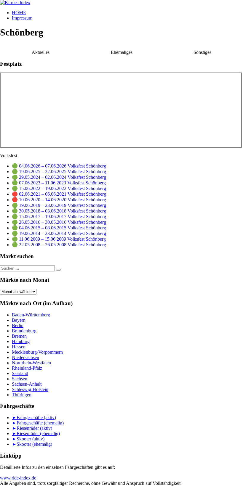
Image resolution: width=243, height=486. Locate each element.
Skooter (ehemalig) (34, 444)
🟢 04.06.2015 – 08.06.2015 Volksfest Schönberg (59, 227)
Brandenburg (24, 330)
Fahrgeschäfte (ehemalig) (40, 422)
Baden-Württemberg (31, 314)
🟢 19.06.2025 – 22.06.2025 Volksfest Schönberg (59, 171)
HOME (19, 12)
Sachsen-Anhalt (26, 384)
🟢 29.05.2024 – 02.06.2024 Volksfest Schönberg (59, 177)
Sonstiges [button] (202, 52)
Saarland (20, 373)
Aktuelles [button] (40, 52)
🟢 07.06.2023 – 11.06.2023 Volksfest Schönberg (59, 182)
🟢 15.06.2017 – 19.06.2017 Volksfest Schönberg (59, 216)
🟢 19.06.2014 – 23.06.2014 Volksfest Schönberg (59, 233)
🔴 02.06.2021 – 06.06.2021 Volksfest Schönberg (59, 194)
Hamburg (21, 341)
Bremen (19, 336)
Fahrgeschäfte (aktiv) (36, 417)
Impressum (22, 17)
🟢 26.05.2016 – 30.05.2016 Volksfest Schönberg (59, 222)
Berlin (17, 325)
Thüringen (21, 394)
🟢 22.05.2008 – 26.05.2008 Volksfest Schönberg (59, 244)
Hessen (18, 346)
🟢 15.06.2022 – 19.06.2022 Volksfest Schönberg (59, 188)
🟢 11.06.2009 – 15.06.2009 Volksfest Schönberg (59, 239)
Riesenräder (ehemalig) (38, 433)
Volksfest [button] (8, 155)
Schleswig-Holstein (30, 389)
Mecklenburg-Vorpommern (37, 352)
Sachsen (19, 378)
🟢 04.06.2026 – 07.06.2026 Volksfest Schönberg (59, 165)
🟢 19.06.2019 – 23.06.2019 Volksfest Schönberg (59, 205)
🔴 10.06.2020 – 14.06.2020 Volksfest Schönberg (59, 199)
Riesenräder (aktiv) (34, 428)
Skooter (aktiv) (30, 438)
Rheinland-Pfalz (27, 368)
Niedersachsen (25, 357)
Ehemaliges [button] (121, 52)
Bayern (18, 320)
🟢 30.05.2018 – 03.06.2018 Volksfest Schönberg (59, 210)
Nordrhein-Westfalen (31, 362)
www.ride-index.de (18, 477)
